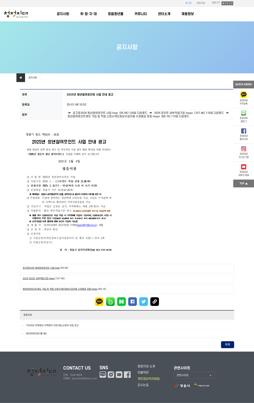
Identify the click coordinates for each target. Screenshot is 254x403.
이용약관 (143, 372)
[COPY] (154, 301)
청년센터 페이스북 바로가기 (127, 374)
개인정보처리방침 (149, 379)
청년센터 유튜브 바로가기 (119, 374)
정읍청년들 (115, 14)
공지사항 (63, 14)
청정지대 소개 (146, 366)
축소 (231, 3)
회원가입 (201, 3)
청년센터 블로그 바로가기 (103, 374)
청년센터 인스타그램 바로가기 (111, 374)
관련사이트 (183, 375)
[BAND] (110, 301)
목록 (227, 344)
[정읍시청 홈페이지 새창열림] (183, 387)
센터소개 (164, 14)
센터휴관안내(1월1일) (36, 333)
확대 (223, 3)
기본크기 (227, 3)
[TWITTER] (143, 301)
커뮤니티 (140, 14)
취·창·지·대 (88, 14)
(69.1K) (64, 289)
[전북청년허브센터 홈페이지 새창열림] (201, 387)
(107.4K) (180, 113)
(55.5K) (101, 113)
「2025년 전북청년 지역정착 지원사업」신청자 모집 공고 (52, 325)
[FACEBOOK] (132, 301)
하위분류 (71, 14)
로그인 (188, 3)
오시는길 (143, 385)
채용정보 (187, 14)
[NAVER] (121, 301)
